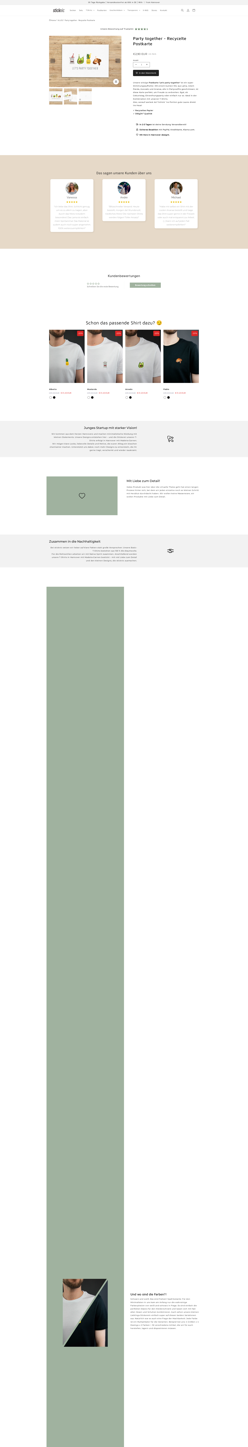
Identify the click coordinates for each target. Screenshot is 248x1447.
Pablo (166, 389)
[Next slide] (117, 61)
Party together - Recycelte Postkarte (80, 20)
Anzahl (135, 60)
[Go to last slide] (52, 61)
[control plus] (147, 64)
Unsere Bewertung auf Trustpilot (117, 29)
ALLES (60, 20)
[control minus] (135, 64)
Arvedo (129, 389)
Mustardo (92, 389)
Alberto (53, 389)
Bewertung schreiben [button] (145, 285)
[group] (56, 96)
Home (53, 20)
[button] (90, 10)
